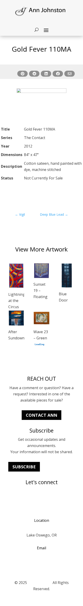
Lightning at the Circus (16, 300)
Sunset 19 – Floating (40, 290)
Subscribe (24, 466)
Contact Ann (41, 415)
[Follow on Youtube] (21, 498)
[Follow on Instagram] (12, 498)
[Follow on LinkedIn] (30, 498)
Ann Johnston (40, 582)
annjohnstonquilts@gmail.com (41, 562)
